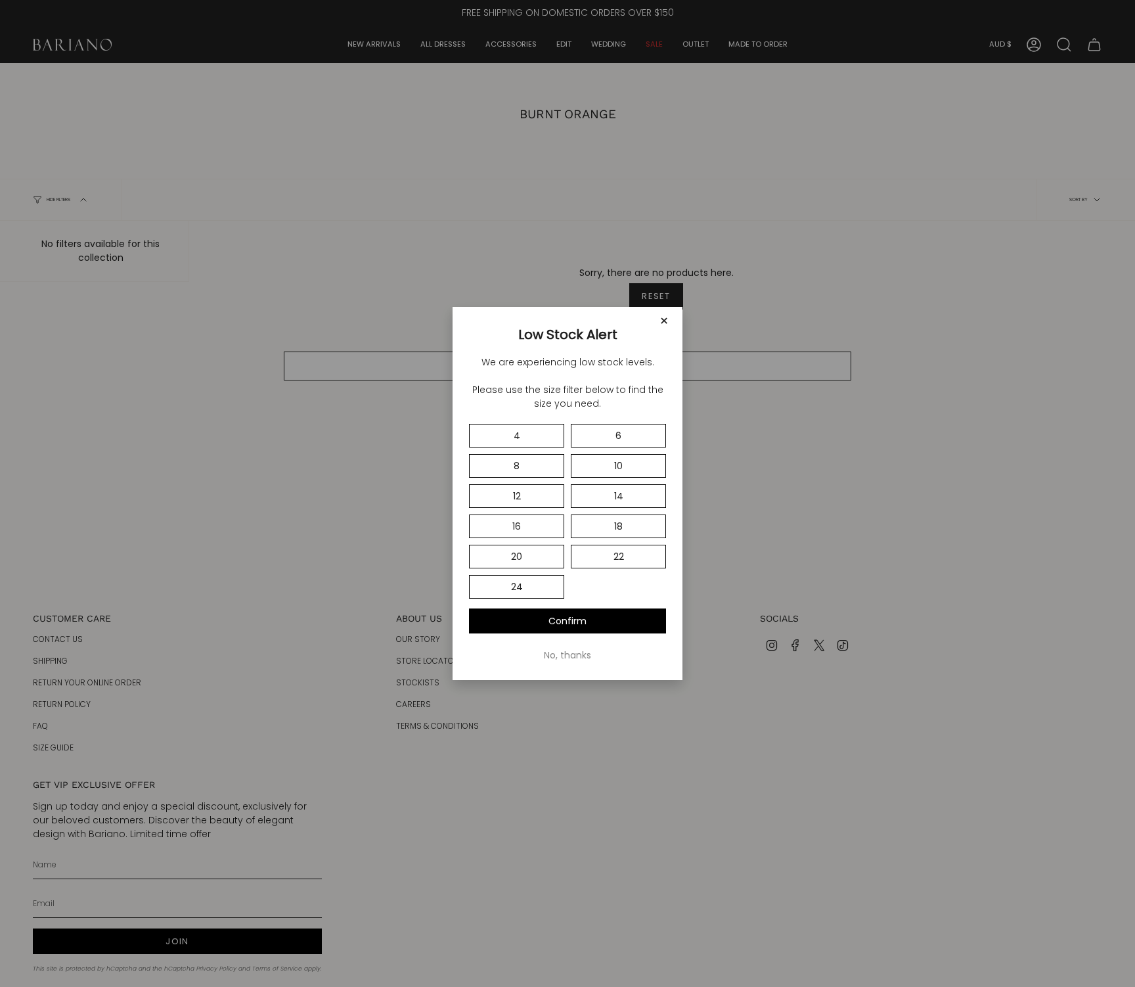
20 (516, 556)
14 (618, 496)
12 (517, 496)
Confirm (567, 621)
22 (618, 556)
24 (517, 586)
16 (516, 526)
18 (618, 526)
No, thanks (567, 655)
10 (618, 465)
